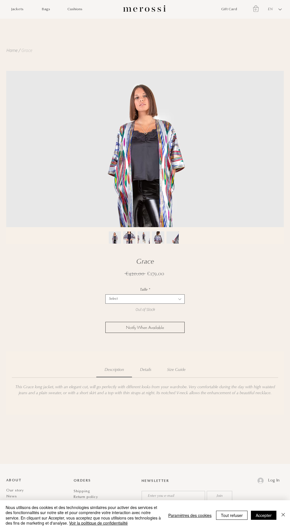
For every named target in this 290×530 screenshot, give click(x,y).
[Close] (283, 515)
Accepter (264, 515)
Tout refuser (232, 515)
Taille (145, 290)
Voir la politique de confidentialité (98, 523)
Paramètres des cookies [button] (190, 515)
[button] (256, 8)
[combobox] (145, 299)
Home (11, 50)
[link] (114, 370)
